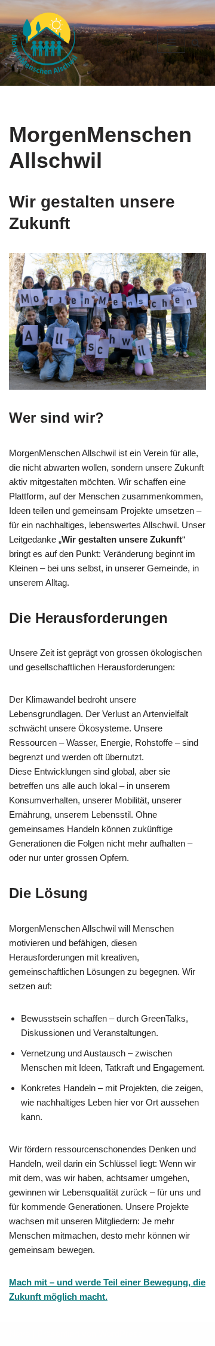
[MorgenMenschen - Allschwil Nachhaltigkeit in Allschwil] (45, 42)
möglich (61, 1296)
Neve (19, 1334)
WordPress (121, 1334)
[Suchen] (195, 42)
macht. (93, 1296)
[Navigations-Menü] (171, 42)
